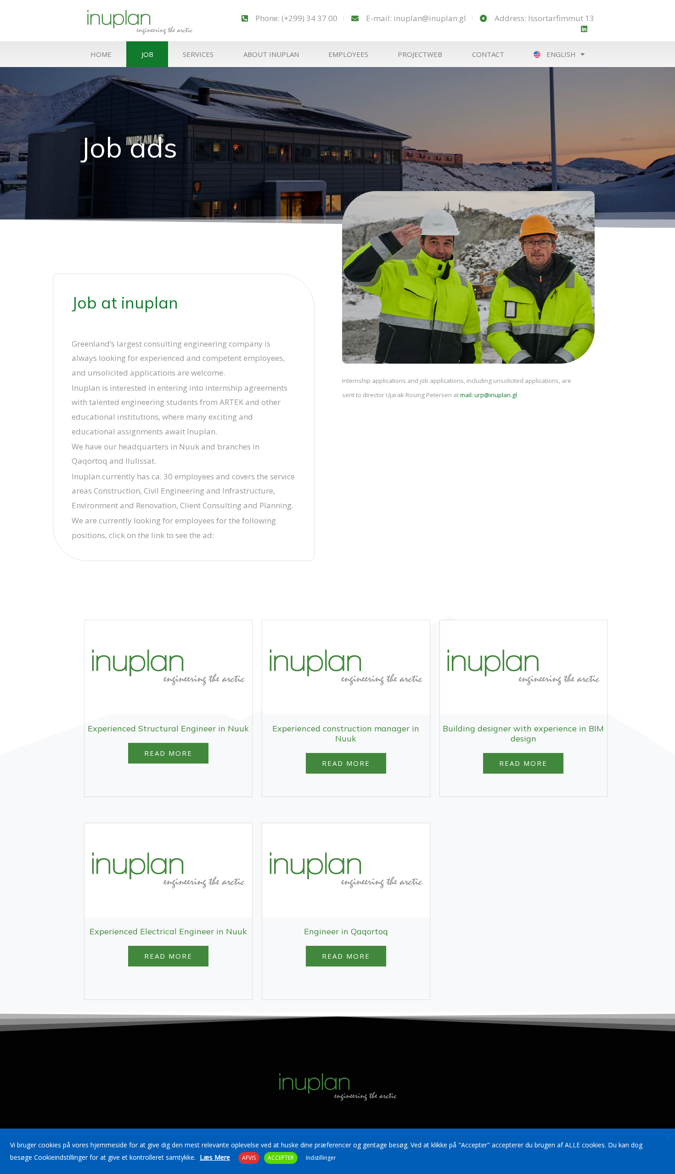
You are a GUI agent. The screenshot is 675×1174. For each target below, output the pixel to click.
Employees (348, 54)
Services (198, 54)
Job (147, 54)
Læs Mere (215, 1157)
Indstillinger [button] (321, 1158)
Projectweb (420, 54)
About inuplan (271, 54)
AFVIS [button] (249, 1158)
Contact (488, 54)
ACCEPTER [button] (281, 1158)
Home (101, 54)
